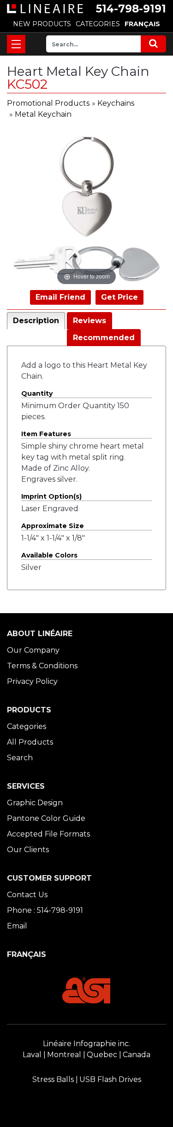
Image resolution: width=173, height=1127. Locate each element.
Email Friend (60, 297)
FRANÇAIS (142, 24)
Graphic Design (35, 802)
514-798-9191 (131, 8)
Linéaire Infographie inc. (86, 1043)
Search (20, 757)
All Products (30, 742)
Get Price (119, 297)
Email (17, 926)
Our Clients (28, 849)
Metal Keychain (43, 114)
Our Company (33, 650)
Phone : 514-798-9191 (45, 910)
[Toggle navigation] (16, 44)
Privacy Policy (32, 681)
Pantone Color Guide (46, 818)
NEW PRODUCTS (42, 24)
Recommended (104, 337)
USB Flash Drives (110, 1079)
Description (36, 320)
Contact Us (27, 894)
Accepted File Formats (48, 834)
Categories (26, 726)
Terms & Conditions (42, 665)
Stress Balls (53, 1079)
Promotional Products (48, 103)
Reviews (89, 320)
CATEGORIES (98, 24)
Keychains (115, 103)
